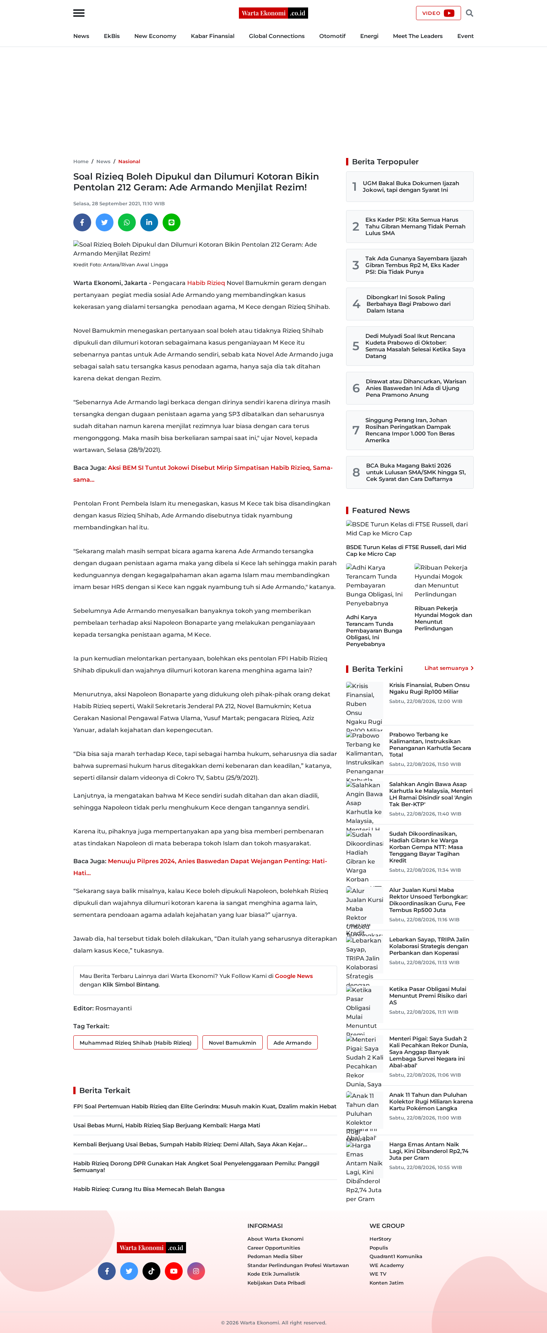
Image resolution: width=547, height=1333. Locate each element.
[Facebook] (82, 222)
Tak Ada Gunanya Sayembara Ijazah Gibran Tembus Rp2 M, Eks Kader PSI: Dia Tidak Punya (416, 265)
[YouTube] (174, 1271)
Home (81, 161)
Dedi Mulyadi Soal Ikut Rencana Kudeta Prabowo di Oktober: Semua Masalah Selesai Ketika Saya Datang (415, 346)
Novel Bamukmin (232, 1042)
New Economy (155, 35)
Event (465, 35)
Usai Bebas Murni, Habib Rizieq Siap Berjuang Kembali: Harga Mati (166, 1125)
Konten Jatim (387, 1283)
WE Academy (387, 1265)
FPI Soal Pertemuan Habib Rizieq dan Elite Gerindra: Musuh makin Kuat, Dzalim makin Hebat (204, 1106)
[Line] (171, 222)
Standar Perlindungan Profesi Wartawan (298, 1265)
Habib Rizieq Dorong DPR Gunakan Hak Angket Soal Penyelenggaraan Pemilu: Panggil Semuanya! (196, 1167)
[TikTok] (151, 1271)
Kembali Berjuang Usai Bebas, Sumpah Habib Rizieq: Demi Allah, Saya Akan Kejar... (190, 1144)
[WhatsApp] (127, 222)
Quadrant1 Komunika (396, 1256)
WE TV (378, 1274)
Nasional (129, 161)
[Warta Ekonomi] (273, 12)
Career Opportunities (273, 1248)
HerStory (380, 1239)
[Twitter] (104, 222)
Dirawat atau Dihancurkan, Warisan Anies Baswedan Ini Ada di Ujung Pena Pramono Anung (416, 388)
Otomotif (332, 35)
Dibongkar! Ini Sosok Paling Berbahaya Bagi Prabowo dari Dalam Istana (409, 304)
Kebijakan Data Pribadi (276, 1283)
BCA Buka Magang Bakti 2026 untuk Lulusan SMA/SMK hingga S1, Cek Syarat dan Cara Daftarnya (416, 472)
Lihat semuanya (446, 668)
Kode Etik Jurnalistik (273, 1274)
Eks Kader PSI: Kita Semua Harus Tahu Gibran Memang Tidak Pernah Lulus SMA (415, 226)
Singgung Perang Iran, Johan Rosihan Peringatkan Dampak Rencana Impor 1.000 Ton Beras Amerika (410, 430)
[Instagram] (196, 1271)
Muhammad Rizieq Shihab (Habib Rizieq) (136, 1042)
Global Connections (277, 35)
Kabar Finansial (212, 35)
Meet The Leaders (418, 35)
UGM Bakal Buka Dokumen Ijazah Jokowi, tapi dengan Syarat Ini (411, 186)
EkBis (112, 35)
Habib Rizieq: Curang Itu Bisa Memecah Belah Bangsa (149, 1189)
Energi (369, 35)
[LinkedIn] (149, 222)
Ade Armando (292, 1042)
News (81, 35)
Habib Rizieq (206, 282)
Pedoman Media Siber (275, 1256)
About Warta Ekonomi (275, 1239)
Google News (294, 975)
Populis (379, 1248)
